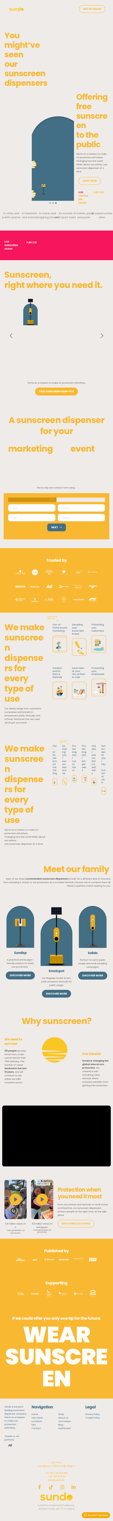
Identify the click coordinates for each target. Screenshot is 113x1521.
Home (34, 1414)
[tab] (32, 500)
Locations (36, 1421)
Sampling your (77, 626)
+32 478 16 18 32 (56, 1476)
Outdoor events (58, 669)
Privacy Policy (92, 1414)
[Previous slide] (11, 335)
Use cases (37, 1417)
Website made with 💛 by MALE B (56, 1508)
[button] (56, 527)
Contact (36, 1428)
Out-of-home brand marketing (60, 627)
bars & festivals (57, 675)
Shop (61, 1414)
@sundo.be (58, 1480)
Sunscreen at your (78, 669)
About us (63, 1417)
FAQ (33, 1424)
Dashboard (64, 1428)
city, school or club (78, 675)
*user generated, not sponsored (42, 1231)
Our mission (64, 1421)
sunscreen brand (78, 632)
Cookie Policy (92, 1417)
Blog (60, 1424)
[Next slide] (101, 335)
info (50, 1480)
